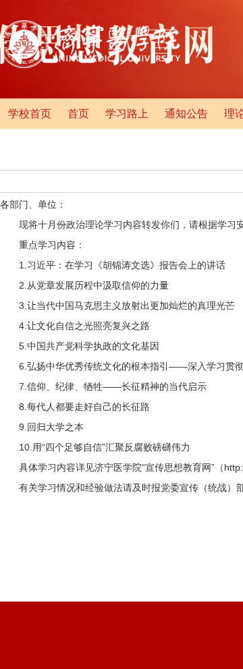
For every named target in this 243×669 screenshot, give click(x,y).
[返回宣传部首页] (90, 65)
